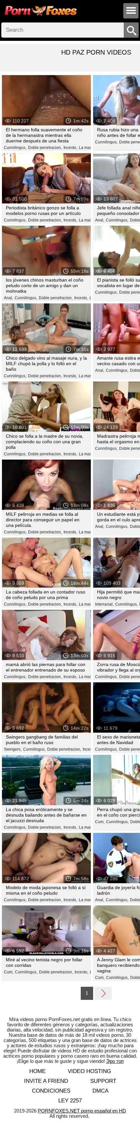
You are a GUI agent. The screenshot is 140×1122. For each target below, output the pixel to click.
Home (37, 1071)
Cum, (100, 822)
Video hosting (89, 1071)
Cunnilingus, (15, 147)
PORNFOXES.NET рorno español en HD (82, 1111)
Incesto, (70, 147)
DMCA (100, 1091)
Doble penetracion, (45, 147)
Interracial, (104, 604)
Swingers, (12, 749)
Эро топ (115, 1061)
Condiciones (51, 1091)
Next (103, 993)
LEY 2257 (70, 1101)
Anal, (99, 220)
